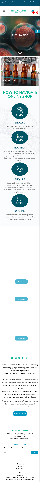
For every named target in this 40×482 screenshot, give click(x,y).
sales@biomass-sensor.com (22, 438)
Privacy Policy (20, 468)
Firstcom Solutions (28, 479)
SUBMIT (34, 452)
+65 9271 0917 (21, 436)
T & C (20, 470)
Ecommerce (9, 479)
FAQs (20, 473)
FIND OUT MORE (20, 414)
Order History (20, 466)
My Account (20, 464)
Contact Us (20, 475)
